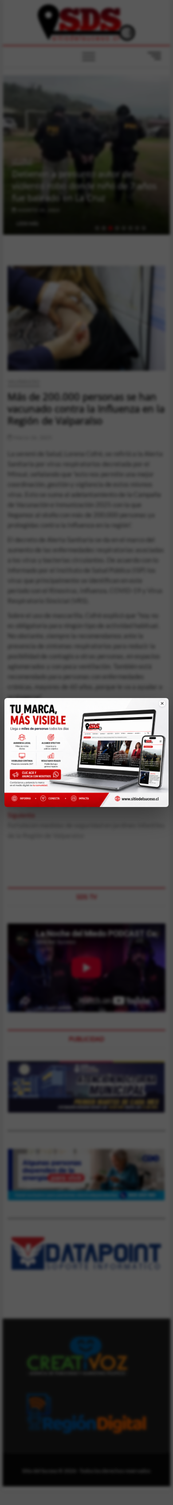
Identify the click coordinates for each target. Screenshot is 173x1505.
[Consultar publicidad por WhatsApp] (37, 776)
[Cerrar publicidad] (157, 709)
